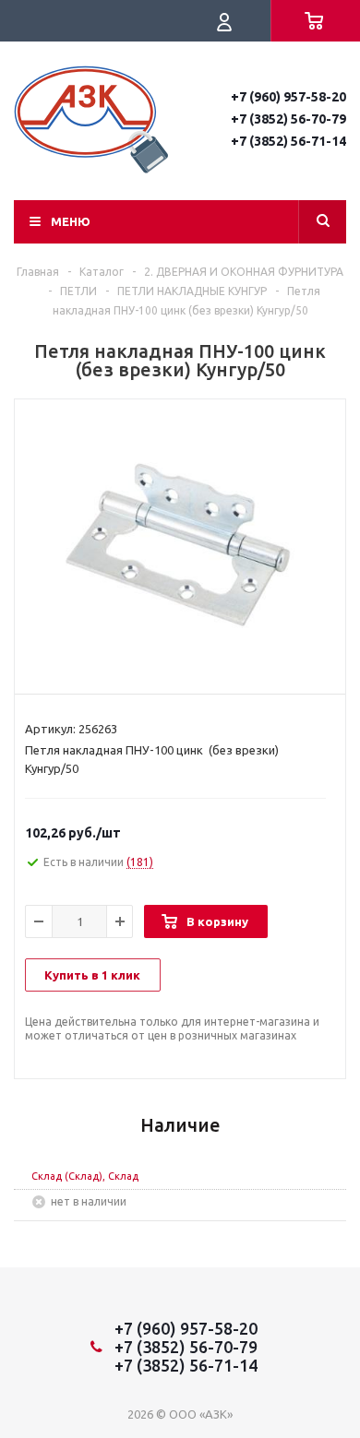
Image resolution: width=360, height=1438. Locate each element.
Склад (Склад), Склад (84, 1176)
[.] (180, 542)
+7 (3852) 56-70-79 (288, 119)
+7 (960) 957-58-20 (288, 96)
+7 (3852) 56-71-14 (288, 141)
